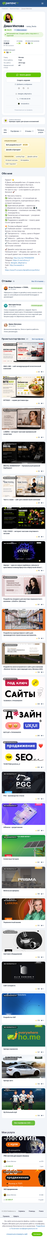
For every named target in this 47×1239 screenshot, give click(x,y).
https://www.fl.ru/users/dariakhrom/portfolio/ (22, 270)
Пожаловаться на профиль (24, 110)
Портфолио (15, 131)
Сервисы (21, 1211)
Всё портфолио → (38, 339)
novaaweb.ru (25, 103)
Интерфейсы (25, 160)
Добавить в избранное (24, 84)
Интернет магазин (12, 160)
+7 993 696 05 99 (24, 99)
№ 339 (25, 145)
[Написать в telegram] (19, 88)
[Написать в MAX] (23, 88)
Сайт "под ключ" (11, 164)
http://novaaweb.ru (17, 265)
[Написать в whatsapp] (28, 88)
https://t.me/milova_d (21, 260)
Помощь (32, 1211)
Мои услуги (8, 1132)
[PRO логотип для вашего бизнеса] (23, 1152)
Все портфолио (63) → (23, 1123)
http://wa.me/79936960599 (24, 258)
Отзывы (29, 131)
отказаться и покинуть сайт (17, 1234)
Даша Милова (14, 26)
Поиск (41, 1211)
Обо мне (5, 131)
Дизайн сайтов (32, 156)
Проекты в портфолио (13, 338)
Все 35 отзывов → (38, 281)
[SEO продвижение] (23, 1186)
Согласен (37, 1234)
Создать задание (23, 80)
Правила (6, 1216)
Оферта (16, 1216)
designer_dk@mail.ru (25, 94)
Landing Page (20, 156)
